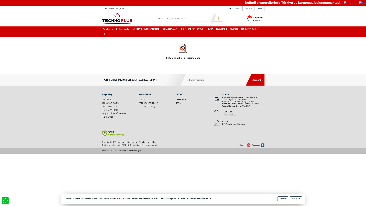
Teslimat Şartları (110, 110)
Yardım (142, 99)
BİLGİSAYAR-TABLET (250, 29)
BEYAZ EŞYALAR (170, 29)
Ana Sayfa (108, 29)
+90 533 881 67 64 (230, 114)
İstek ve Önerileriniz (148, 103)
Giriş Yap (248, 8)
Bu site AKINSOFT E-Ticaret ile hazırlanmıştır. (121, 150)
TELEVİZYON (221, 29)
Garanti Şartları (109, 106)
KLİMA (210, 29)
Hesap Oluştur (234, 8)
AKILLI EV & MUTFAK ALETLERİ (146, 29)
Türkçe (259, 8)
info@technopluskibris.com (234, 124)
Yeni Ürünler (107, 116)
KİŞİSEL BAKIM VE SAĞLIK (192, 29)
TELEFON (234, 29)
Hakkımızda (181, 99)
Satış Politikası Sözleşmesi (114, 113)
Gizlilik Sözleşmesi (110, 103)
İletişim (179, 103)
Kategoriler (124, 29)
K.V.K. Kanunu (107, 99)
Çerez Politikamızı (188, 199)
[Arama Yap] (218, 18)
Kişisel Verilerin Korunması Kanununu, (142, 199)
